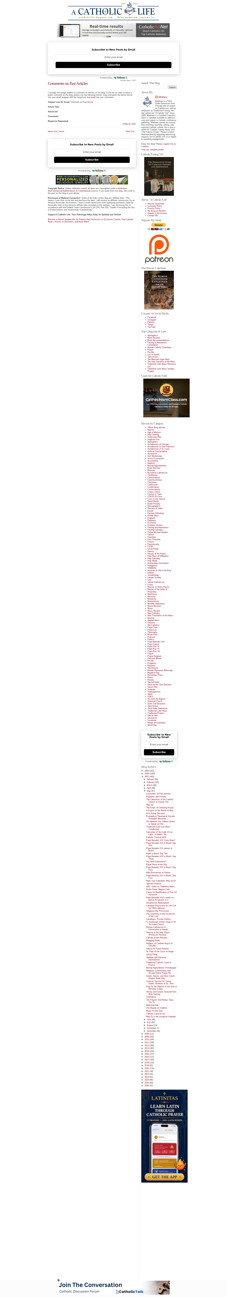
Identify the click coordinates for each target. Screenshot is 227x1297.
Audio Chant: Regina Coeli (158, 889)
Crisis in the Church (156, 499)
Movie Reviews (154, 606)
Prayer (150, 350)
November (152, 1028)
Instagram (151, 320)
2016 (147, 1057)
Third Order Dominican (157, 708)
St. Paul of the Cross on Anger (160, 951)
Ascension (152, 454)
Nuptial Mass (153, 620)
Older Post (130, 131)
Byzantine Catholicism (157, 473)
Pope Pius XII (153, 651)
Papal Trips (152, 627)
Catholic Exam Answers (157, 938)
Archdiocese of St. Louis (158, 449)
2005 (147, 771)
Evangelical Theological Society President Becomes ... (160, 817)
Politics (150, 639)
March (150, 785)
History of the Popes (156, 553)
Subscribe (113, 64)
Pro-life (150, 352)
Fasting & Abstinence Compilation (157, 343)
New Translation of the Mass (160, 615)
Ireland (150, 573)
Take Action (152, 357)
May (149, 791)
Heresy (150, 551)
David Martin (153, 501)
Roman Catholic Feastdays (159, 347)
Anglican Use (153, 439)
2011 (147, 1042)
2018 (147, 1062)
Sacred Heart (153, 682)
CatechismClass (154, 480)
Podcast (151, 637)
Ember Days (153, 515)
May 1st (149, 805)
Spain (150, 694)
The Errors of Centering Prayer (160, 807)
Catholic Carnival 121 (155, 1014)
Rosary (150, 680)
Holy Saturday (153, 558)
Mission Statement (155, 204)
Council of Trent (154, 494)
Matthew (162, 97)
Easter (150, 511)
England (151, 518)
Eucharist (151, 522)
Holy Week (152, 561)
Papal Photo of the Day (156, 864)
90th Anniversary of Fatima (158, 872)
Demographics (153, 506)
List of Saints (153, 354)
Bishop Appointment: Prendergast (161, 968)
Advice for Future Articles (157, 949)
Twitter (150, 324)
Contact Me (152, 215)
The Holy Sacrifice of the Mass (161, 361)
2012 (147, 1045)
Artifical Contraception (157, 451)
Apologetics (152, 335)
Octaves (151, 622)
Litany (150, 584)
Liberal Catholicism (155, 582)
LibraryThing (151, 954)
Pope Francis (153, 644)
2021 (147, 1071)
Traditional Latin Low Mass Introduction (158, 828)
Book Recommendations (158, 340)
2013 (147, 1048)
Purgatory (151, 663)
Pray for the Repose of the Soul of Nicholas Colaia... (161, 987)
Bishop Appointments (156, 465)
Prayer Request (154, 656)
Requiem (151, 665)
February (151, 782)
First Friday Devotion (155, 813)
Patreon (150, 322)
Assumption (152, 461)
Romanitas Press (155, 675)
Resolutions (152, 668)
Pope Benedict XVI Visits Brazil (160, 840)
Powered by (106, 77)
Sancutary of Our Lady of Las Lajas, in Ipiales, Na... (159, 833)
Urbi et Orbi (152, 715)
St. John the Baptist (156, 699)
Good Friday (152, 549)
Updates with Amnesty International (156, 958)
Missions (151, 596)
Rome (150, 677)
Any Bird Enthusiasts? (156, 861)
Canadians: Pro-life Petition (158, 919)
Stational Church (154, 701)
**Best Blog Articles (156, 427)
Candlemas (152, 475)
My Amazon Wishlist (156, 211)
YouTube (151, 327)
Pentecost (152, 630)
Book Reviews (153, 338)
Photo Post (152, 634)
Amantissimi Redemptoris (157, 903)
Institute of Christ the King (159, 570)
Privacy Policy (153, 208)
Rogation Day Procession (157, 911)
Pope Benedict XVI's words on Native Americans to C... (159, 898)
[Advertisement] (153, 1229)
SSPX (150, 696)
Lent (149, 580)
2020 (147, 1068)
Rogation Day (153, 673)
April (149, 788)
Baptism (151, 463)
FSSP (150, 546)
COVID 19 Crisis (154, 496)
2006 (147, 773)
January (151, 779)
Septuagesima (153, 692)
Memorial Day (152, 1005)
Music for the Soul (154, 1011)
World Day (152, 725)
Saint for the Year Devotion (159, 684)
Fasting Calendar (155, 530)
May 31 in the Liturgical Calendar (161, 1016)
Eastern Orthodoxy (155, 513)
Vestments (152, 718)
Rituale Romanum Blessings (160, 670)
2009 (147, 1037)
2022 (147, 1074)
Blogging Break (153, 940)
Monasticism (153, 601)
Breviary (151, 470)
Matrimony (152, 594)
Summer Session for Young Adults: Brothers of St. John (160, 982)
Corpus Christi (153, 492)
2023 (147, 1077)
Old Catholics (153, 625)
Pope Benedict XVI (156, 642)
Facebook (151, 317)
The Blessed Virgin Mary (158, 359)
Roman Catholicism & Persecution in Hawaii (157, 928)
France (150, 542)
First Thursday (153, 539)
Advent (150, 430)
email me (95, 97)
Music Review (153, 611)
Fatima (150, 534)
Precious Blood (154, 658)
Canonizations (153, 477)
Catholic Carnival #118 (156, 837)
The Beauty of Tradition (156, 1008)
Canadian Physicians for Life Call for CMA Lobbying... (161, 906)
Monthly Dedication (156, 604)
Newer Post (53, 131)
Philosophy (152, 632)
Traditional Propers (155, 713)
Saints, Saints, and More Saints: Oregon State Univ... (160, 977)
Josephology (153, 575)
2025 (147, 1083)
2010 (147, 1039)
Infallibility (151, 568)
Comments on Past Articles (68, 83)
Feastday (151, 537)
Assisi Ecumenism (155, 458)
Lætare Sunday (154, 577)
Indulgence (152, 565)
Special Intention (153, 883)
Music (150, 608)
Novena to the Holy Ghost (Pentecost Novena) (157, 933)
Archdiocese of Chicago (158, 444)
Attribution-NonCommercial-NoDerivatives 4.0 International (87, 189)
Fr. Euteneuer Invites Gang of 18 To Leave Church (160, 923)
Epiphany (151, 520)
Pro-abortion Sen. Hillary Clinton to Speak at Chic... (160, 822)
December (152, 1031)
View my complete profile (152, 149)
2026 (147, 1085)
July (149, 1022)
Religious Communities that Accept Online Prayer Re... (159, 972)
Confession (152, 485)
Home (61, 131)
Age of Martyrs (154, 432)
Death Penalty (153, 504)
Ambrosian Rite (154, 437)
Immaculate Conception (158, 563)
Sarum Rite (152, 687)
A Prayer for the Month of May (159, 810)
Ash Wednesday (154, 456)
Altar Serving (153, 434)
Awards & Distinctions (157, 213)
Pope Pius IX (153, 646)
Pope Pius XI (153, 649)
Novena (150, 618)
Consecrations (153, 489)
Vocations (151, 720)
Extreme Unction (154, 525)
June (149, 1019)
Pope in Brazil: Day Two (157, 853)
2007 (147, 776)
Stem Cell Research (156, 704)
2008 (147, 1034)
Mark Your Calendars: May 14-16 (161, 881)
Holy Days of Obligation (158, 556)
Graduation (151, 997)
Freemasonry (153, 544)
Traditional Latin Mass (157, 711)
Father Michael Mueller (157, 532)
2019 (147, 1065)
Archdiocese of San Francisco (160, 446)
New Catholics (153, 613)
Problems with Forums (156, 796)
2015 (147, 1054)
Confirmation (153, 487)
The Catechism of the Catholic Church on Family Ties (159, 800)
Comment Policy (154, 206)
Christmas (152, 482)
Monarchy (151, 599)
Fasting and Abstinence (157, 527)
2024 (147, 1080)
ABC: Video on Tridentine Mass (160, 886)
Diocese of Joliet (154, 508)
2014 (147, 1051)
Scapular (151, 689)
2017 (147, 1059)
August (150, 1025)
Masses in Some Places (158, 587)
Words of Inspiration (156, 723)
